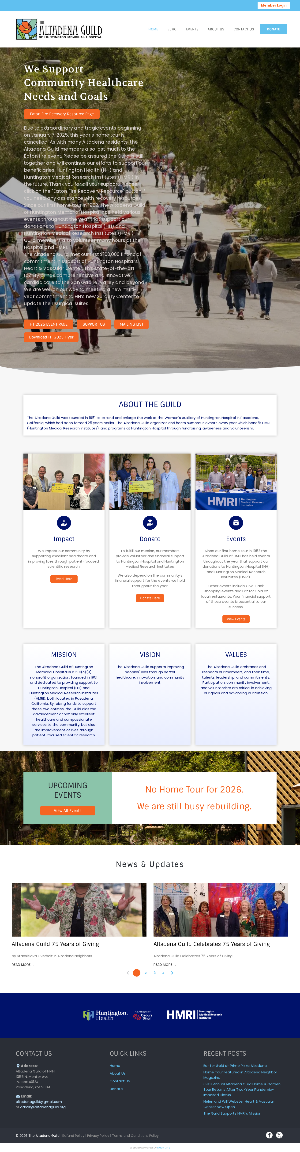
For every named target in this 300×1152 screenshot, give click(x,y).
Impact (64, 539)
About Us (118, 1073)
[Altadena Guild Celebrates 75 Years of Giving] (221, 910)
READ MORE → (23, 964)
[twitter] (279, 1136)
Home (115, 1065)
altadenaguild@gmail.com (39, 1101)
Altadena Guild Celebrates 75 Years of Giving (212, 944)
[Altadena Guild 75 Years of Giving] (79, 910)
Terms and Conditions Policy (135, 1135)
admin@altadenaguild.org (43, 1107)
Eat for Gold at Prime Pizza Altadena (235, 1065)
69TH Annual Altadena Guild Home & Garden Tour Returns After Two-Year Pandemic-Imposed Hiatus (242, 1089)
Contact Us (120, 1081)
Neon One (163, 1147)
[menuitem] (153, 29)
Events (236, 539)
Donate (150, 539)
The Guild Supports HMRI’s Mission (232, 1113)
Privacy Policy (98, 1135)
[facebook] (269, 1136)
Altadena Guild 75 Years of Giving (55, 944)
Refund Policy (73, 1135)
